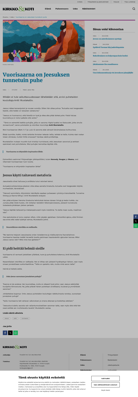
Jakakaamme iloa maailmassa (105, 64)
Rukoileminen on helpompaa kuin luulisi (110, 56)
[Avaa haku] (134, 8)
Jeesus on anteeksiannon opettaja (107, 39)
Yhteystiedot (113, 355)
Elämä (48, 9)
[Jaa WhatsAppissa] (135, 225)
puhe (15, 318)
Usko (75, 9)
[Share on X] (135, 221)
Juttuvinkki (112, 370)
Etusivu (5, 17)
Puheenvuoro (61, 9)
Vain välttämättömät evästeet (105, 385)
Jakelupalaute (113, 365)
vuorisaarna (25, 318)
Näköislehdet (88, 9)
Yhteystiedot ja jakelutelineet (98, 2)
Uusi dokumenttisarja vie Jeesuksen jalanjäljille (113, 73)
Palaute (116, 2)
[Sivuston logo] (18, 9)
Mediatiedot (112, 360)
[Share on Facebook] (135, 216)
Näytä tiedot (105, 390)
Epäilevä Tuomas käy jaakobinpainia (108, 47)
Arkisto (79, 2)
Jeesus (7, 318)
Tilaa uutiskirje (129, 2)
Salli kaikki (105, 378)
